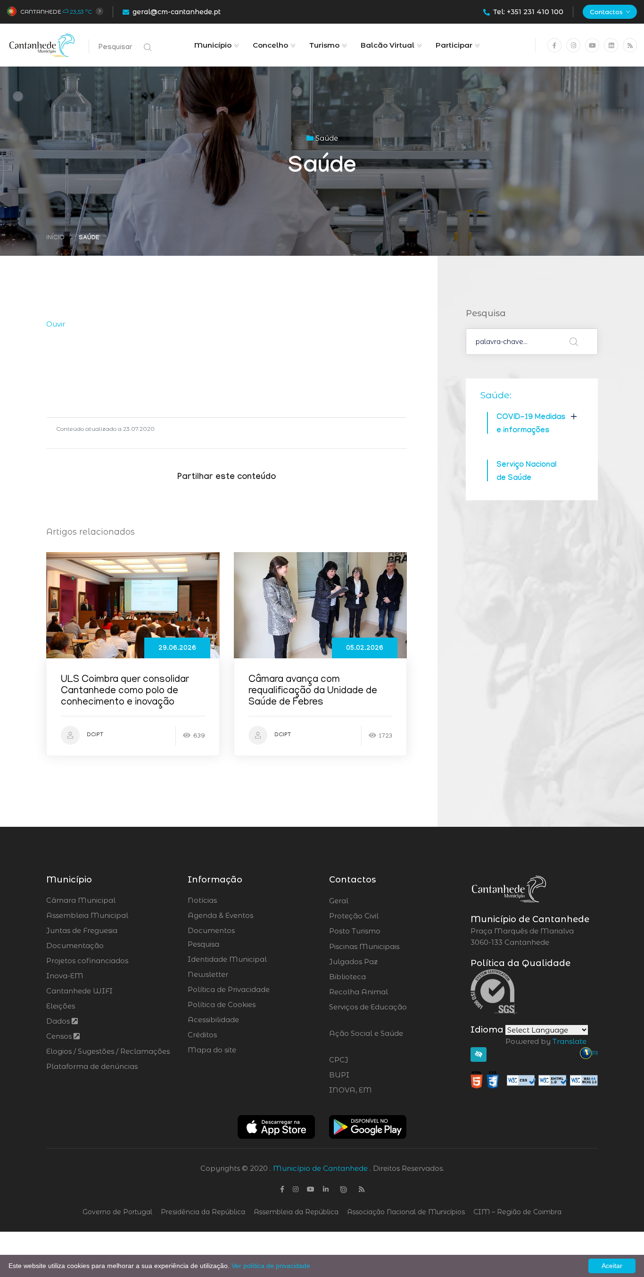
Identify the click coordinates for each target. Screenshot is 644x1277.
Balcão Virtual (387, 45)
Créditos (202, 1034)
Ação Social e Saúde (366, 1039)
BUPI (365, 1075)
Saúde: (496, 395)
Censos (60, 1036)
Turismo (324, 45)
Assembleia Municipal (87, 915)
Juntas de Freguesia (81, 930)
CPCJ (364, 1060)
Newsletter (208, 974)
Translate (569, 1041)
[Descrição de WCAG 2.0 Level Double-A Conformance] (534, 1079)
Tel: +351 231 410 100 (528, 12)
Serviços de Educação (368, 1012)
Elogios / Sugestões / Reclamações (108, 1051)
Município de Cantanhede (320, 1168)
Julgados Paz (379, 961)
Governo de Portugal (117, 1212)
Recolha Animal (383, 992)
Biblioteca (373, 977)
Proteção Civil (379, 916)
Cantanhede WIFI (79, 990)
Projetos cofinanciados (87, 960)
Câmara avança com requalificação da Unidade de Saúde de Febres (312, 691)
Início (55, 238)
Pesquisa (203, 944)
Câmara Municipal (81, 900)
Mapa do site (212, 1049)
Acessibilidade (213, 1019)
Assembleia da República (296, 1212)
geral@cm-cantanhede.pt (176, 12)
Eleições (60, 1005)
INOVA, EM (376, 1090)
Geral (364, 901)
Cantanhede (40, 11)
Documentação (75, 945)
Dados (59, 1021)
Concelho (270, 45)
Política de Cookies (222, 1004)
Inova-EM (64, 975)
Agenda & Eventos (220, 915)
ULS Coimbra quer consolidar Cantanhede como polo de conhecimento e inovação (125, 691)
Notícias (202, 900)
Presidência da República (203, 1212)
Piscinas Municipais (390, 946)
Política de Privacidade (229, 989)
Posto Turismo (379, 931)
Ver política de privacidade (270, 1265)
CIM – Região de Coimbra (517, 1212)
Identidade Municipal (227, 959)
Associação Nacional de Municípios (406, 1212)
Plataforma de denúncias (92, 1066)
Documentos (211, 930)
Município (212, 45)
